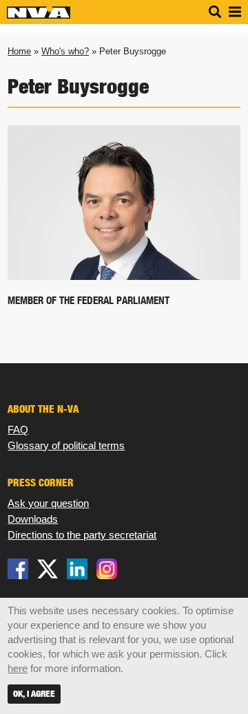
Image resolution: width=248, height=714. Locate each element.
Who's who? (65, 51)
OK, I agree (34, 694)
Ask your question (48, 503)
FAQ (18, 429)
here (18, 668)
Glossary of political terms (66, 445)
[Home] (38, 15)
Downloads (33, 519)
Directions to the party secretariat (82, 535)
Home (19, 51)
